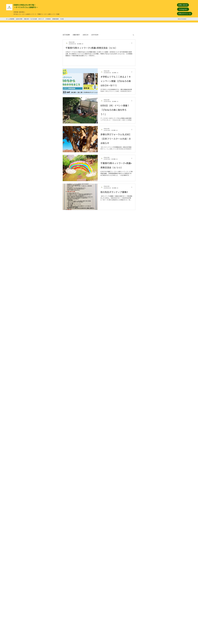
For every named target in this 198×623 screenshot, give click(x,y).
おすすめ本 (94, 34)
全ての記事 (66, 34)
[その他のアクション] (132, 43)
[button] (133, 35)
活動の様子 (76, 34)
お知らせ (85, 34)
